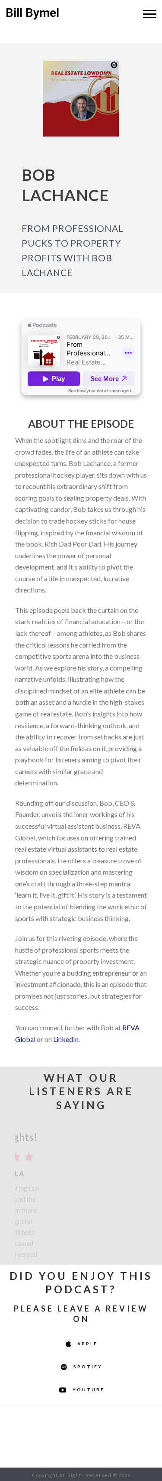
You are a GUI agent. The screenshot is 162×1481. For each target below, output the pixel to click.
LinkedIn (66, 1039)
